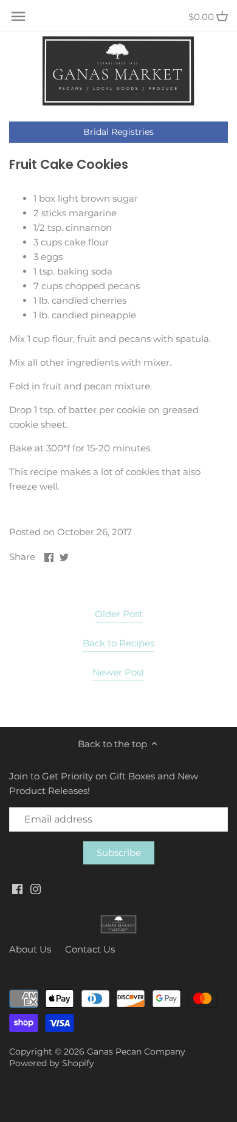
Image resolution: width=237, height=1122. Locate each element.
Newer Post (118, 672)
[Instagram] (35, 888)
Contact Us (90, 949)
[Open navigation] (18, 16)
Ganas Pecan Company (136, 1051)
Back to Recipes (118, 643)
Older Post (119, 614)
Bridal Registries (118, 132)
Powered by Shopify (51, 1063)
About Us (30, 949)
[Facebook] (17, 888)
